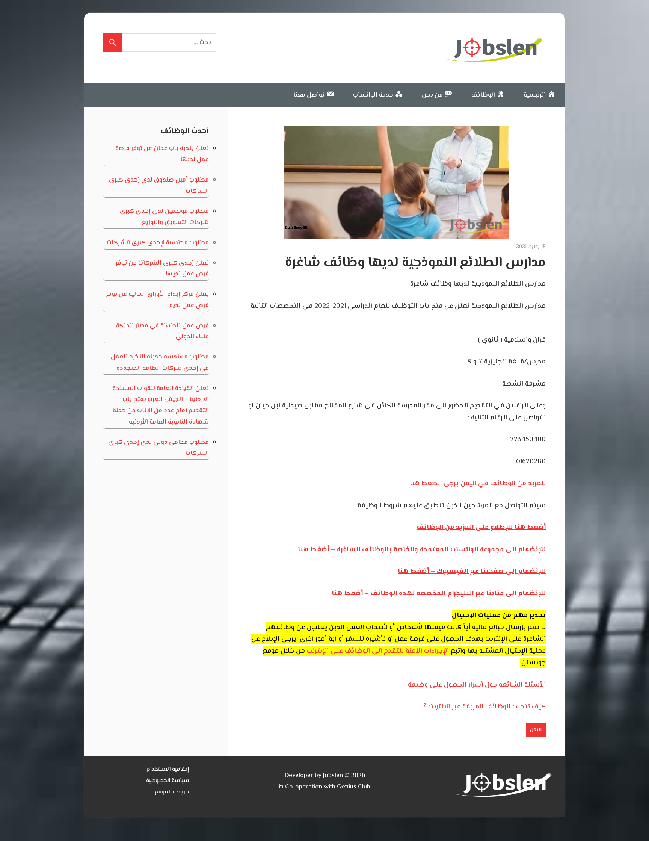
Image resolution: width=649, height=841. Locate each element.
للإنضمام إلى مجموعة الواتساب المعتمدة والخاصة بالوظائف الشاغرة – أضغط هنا (422, 550)
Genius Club (353, 787)
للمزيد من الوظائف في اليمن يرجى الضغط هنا (478, 483)
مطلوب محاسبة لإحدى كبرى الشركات (158, 243)
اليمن (536, 730)
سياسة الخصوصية (167, 780)
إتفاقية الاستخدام (167, 769)
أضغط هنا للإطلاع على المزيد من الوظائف (481, 527)
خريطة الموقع (172, 792)
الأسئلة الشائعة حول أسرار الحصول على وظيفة (477, 685)
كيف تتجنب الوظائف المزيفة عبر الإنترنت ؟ (484, 707)
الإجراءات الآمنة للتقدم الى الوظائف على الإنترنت (378, 651)
